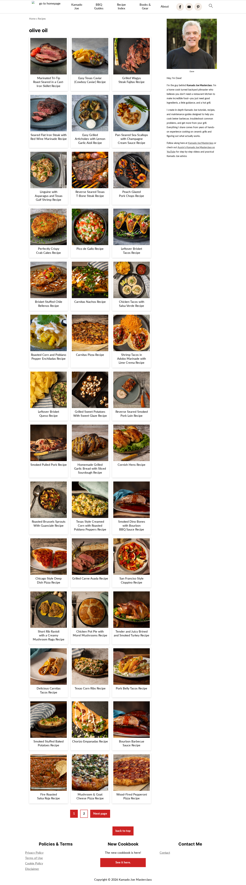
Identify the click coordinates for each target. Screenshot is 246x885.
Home (32, 19)
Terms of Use (34, 858)
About (165, 6)
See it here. (123, 862)
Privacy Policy (34, 852)
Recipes (42, 19)
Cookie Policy (34, 863)
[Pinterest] (198, 7)
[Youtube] (189, 7)
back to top (123, 830)
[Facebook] (180, 7)
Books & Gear (145, 6)
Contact (165, 852)
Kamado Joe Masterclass (200, 143)
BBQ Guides (98, 6)
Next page (100, 813)
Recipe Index (121, 6)
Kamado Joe (76, 6)
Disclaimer (32, 869)
